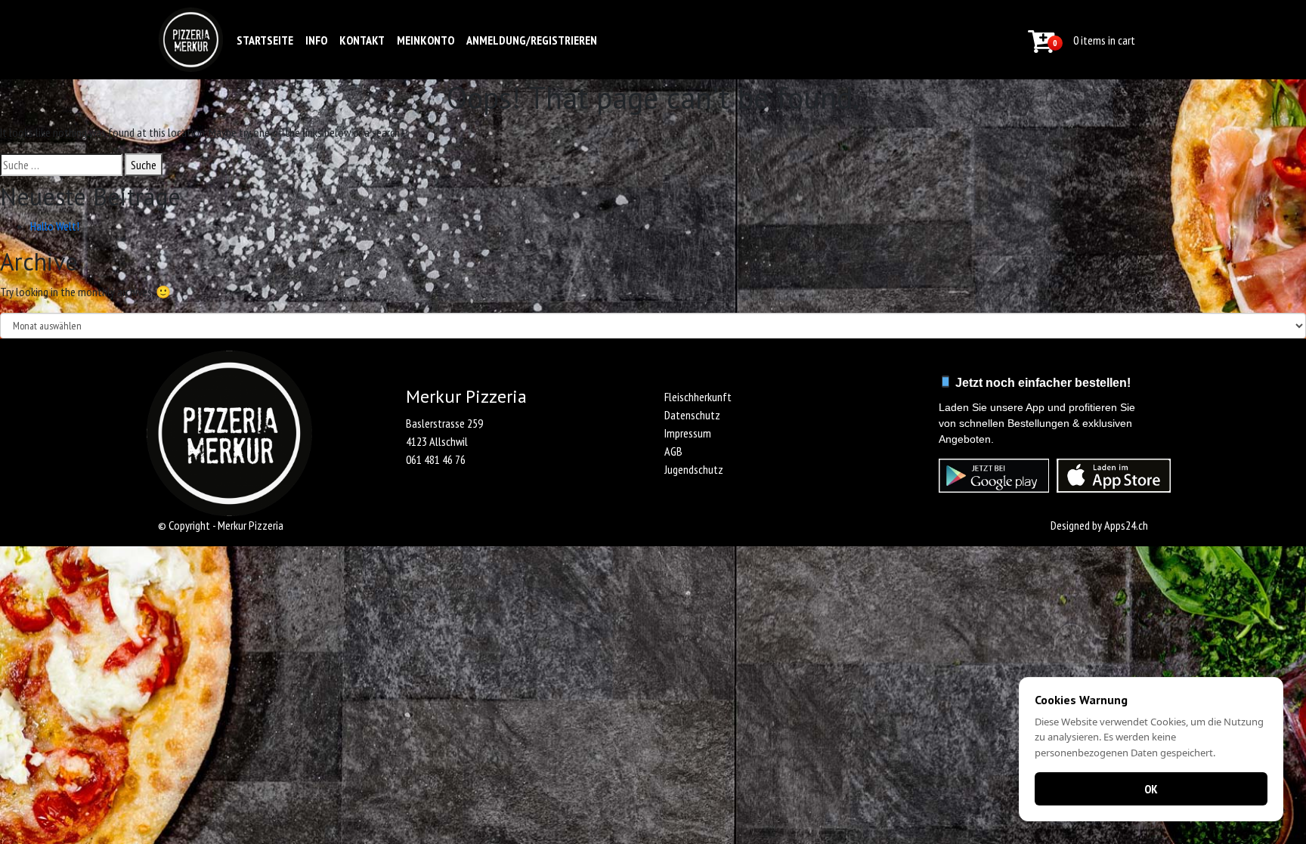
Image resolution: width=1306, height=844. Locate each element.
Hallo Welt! (54, 225)
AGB (673, 451)
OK (1151, 788)
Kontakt (362, 40)
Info (316, 40)
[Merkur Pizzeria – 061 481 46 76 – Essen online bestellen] (191, 40)
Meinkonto (425, 40)
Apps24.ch (1126, 525)
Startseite (265, 40)
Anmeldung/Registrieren (531, 40)
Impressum (687, 433)
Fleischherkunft (698, 396)
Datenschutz (692, 414)
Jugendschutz (693, 469)
